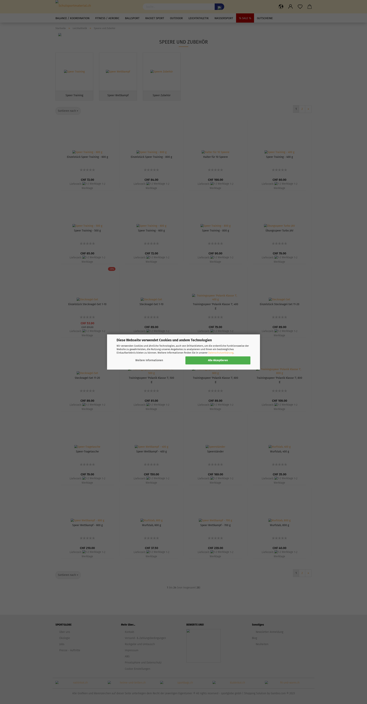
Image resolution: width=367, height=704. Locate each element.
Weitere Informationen (149, 360)
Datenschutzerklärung (220, 352)
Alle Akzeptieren (218, 360)
